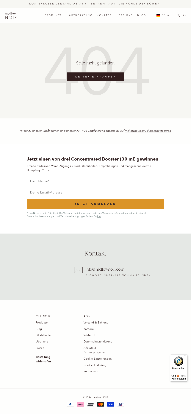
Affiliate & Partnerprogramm (95, 350)
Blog (39, 329)
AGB (87, 316)
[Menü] (185, 356)
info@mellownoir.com (105, 269)
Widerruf (89, 335)
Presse (40, 348)
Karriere (89, 329)
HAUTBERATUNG (80, 15)
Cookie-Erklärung (95, 365)
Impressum (91, 371)
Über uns (42, 341)
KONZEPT (104, 15)
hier (99, 216)
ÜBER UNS (125, 15)
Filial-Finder (43, 335)
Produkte (42, 322)
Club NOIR (43, 316)
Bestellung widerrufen (43, 359)
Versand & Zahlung (96, 322)
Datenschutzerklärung (98, 341)
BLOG (141, 15)
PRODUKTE (53, 15)
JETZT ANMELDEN (95, 204)
